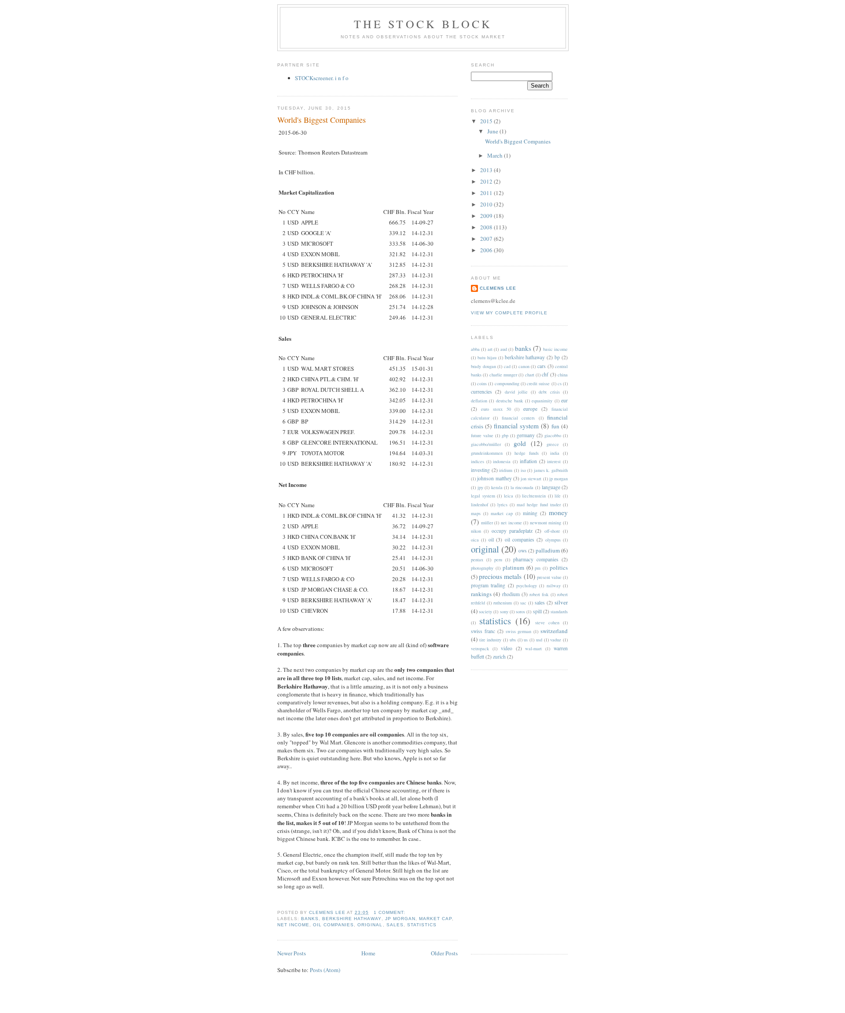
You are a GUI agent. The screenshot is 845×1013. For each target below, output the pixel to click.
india (554, 453)
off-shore (552, 531)
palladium (548, 550)
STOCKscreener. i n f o (322, 78)
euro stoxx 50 (496, 409)
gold (520, 443)
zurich (499, 656)
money (558, 512)
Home (368, 953)
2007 (487, 239)
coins (482, 383)
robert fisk (538, 594)
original (369, 924)
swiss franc (483, 631)
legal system (483, 496)
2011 (487, 193)
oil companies (333, 924)
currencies (481, 391)
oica (475, 540)
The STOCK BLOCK (423, 23)
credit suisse (538, 383)
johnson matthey (494, 478)
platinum (513, 567)
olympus (553, 540)
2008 (487, 227)
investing (480, 470)
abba (475, 349)
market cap (435, 918)
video (506, 648)
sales (395, 924)
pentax (477, 559)
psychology (526, 585)
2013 (487, 170)
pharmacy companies (535, 559)
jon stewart (531, 478)
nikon (476, 531)
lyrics (502, 504)
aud (503, 349)
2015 (487, 121)
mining (530, 513)
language (551, 487)
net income (293, 924)
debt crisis (549, 392)
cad (507, 366)
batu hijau (487, 357)
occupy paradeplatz (512, 530)
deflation (479, 401)
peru (498, 559)
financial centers (518, 418)
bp (557, 357)
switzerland (554, 631)
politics (559, 567)
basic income (555, 349)
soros (520, 611)
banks (310, 918)
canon (523, 366)
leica (508, 496)
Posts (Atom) (325, 970)
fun (555, 426)
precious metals (500, 576)
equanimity (542, 401)
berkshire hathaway (351, 918)
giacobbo (552, 435)
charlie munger (503, 375)
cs (560, 383)
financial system (516, 425)
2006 (487, 250)
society (485, 611)
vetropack (480, 648)
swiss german (519, 631)
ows (522, 550)
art (490, 349)
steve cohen (547, 622)
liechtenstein (534, 496)
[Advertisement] (506, 811)
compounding (507, 383)
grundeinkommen (487, 453)
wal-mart (533, 648)
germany (526, 435)
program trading (488, 585)
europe (530, 408)
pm (537, 568)
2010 (487, 204)
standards (559, 611)
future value (482, 435)
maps (476, 513)
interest (554, 461)
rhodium (511, 594)
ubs (513, 640)
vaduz (555, 640)
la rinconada (522, 487)
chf (545, 374)
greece (553, 444)
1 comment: (390, 912)
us (526, 640)
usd (539, 640)
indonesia (502, 461)
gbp (505, 435)
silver (561, 602)
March (495, 155)
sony (504, 611)
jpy (480, 487)
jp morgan (400, 918)
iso (523, 470)
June (493, 131)
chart (529, 375)
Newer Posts (291, 953)
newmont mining (546, 522)
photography (482, 568)
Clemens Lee (498, 288)
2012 (487, 181)
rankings (481, 594)
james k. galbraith (551, 470)
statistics (422, 924)
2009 (487, 216)
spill (537, 611)
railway (554, 585)
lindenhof (479, 504)
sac (523, 603)
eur (564, 400)
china (563, 375)
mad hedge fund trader (539, 504)
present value (549, 577)
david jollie (516, 392)
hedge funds (526, 453)
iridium (505, 470)
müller (487, 522)
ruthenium (502, 603)
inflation (528, 461)
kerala (497, 487)
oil (491, 539)
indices (477, 461)
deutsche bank (509, 401)
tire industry (490, 640)
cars (541, 366)
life (558, 496)
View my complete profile (509, 312)
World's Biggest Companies (321, 119)
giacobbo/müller (486, 444)
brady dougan (483, 366)
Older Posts (444, 953)
